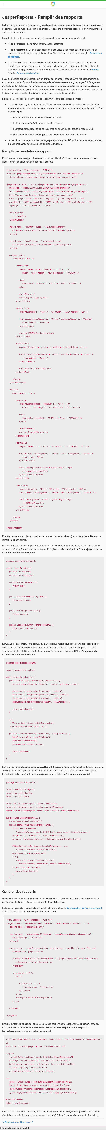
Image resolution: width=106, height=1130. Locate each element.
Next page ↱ (26, 1122)
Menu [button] (3, 4)
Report (95, 69)
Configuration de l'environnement (84, 907)
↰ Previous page (11, 1122)
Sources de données (28, 73)
